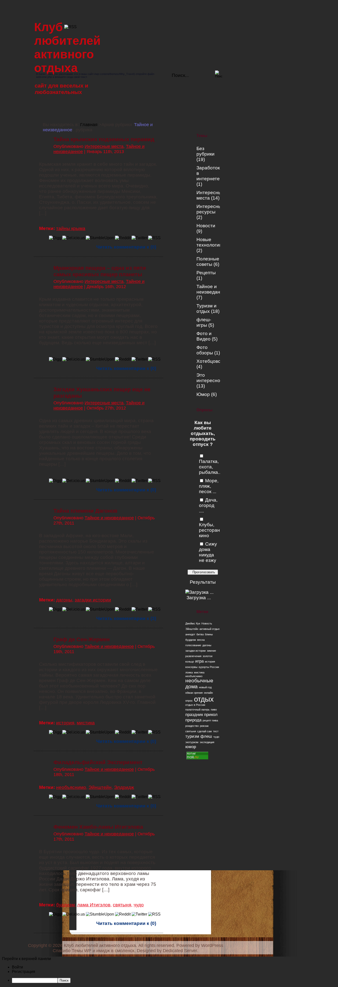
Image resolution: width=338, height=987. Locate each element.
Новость (206, 623)
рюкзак (204, 725)
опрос (189, 700)
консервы (191, 667)
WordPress (212, 945)
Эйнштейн (191, 628)
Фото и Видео (204, 336)
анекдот (190, 634)
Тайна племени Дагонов (85, 511)
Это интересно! (208, 377)
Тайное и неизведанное (212, 289)
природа (193, 720)
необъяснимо (193, 676)
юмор (190, 746)
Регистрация (23, 971)
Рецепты (206, 272)
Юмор (203, 394)
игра (199, 661)
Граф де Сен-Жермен (81, 639)
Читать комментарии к (126, 247)
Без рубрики (205, 151)
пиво (214, 709)
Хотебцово (208, 361)
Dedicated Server (180, 950)
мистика (199, 672)
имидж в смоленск (115, 950)
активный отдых (209, 628)
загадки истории (195, 650)
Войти (17, 967)
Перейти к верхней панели (26, 959)
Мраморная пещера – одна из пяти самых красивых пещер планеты (99, 271)
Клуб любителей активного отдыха (100, 945)
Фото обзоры (204, 350)
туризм (192, 736)
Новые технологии (209, 242)
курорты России (209, 667)
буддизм (190, 639)
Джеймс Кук (192, 623)
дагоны (206, 645)
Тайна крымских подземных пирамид (103, 139)
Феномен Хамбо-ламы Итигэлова (98, 827)
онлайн (208, 692)
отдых (204, 699)
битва (200, 634)
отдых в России (195, 704)
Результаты (203, 582)
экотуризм (191, 742)
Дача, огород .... (208, 505)
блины (209, 634)
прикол (210, 714)
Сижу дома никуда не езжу (208, 552)
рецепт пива (210, 720)
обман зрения (194, 692)
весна (201, 639)
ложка (189, 672)
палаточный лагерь (197, 709)
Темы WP (81, 950)
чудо (216, 736)
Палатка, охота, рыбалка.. (209, 467)
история (210, 661)
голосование (193, 645)
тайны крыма (70, 228)
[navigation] (169, 974)
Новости (205, 225)
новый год (205, 687)
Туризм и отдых (206, 308)
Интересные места (104, 146)
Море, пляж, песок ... (208, 486)
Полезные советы (207, 261)
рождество (192, 725)
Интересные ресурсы (210, 209)
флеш (206, 736)
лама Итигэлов (93, 904)
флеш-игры (203, 322)
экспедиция (207, 742)
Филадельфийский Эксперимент (98, 762)
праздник (194, 714)
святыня (190, 731)
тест (215, 731)
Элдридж (124, 787)
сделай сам (204, 731)
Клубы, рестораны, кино (212, 530)
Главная (88, 124)
